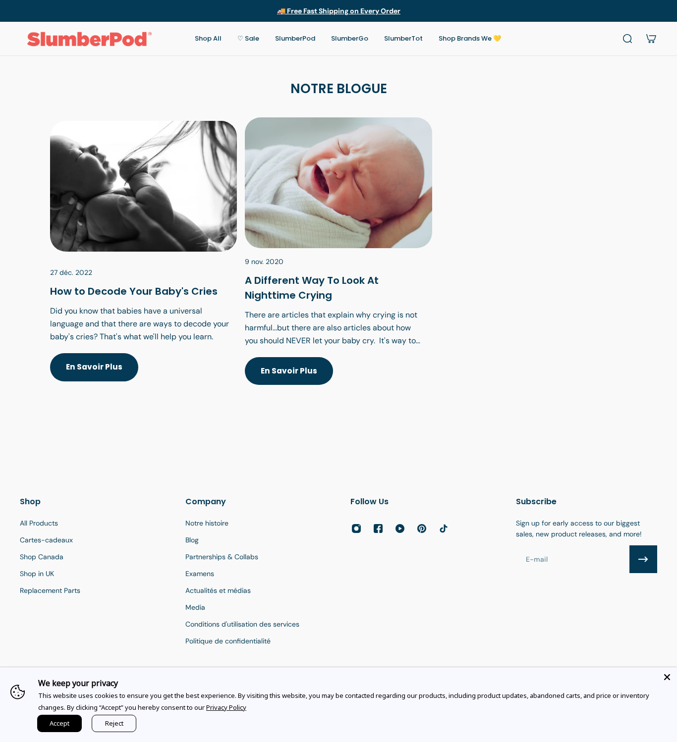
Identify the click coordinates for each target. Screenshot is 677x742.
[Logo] (89, 38)
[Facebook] (378, 528)
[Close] (667, 677)
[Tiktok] (443, 528)
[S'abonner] (643, 559)
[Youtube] (400, 528)
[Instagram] (356, 528)
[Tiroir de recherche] (627, 39)
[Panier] (651, 39)
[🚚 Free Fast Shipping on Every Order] (338, 10)
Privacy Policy (226, 707)
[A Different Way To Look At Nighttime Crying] (338, 263)
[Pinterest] (422, 528)
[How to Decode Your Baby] (143, 263)
